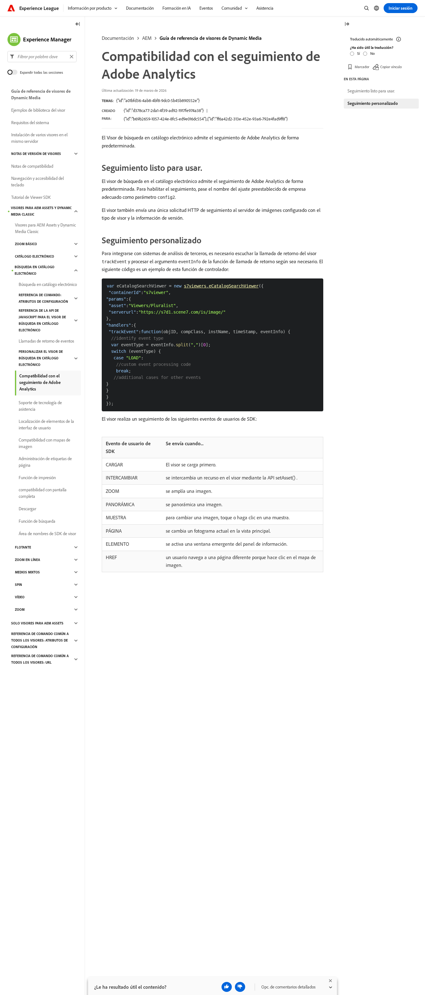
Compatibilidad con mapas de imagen (44, 443)
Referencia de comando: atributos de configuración (43, 298)
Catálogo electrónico (34, 256)
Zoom (20, 609)
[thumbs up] (227, 987)
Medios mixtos (27, 572)
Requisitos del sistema (30, 122)
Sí (358, 53)
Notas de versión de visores (36, 154)
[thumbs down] (240, 987)
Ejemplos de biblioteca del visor (38, 110)
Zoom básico (26, 244)
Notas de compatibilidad (32, 166)
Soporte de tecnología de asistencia (40, 406)
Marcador (362, 66)
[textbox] (42, 56)
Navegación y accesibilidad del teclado (37, 181)
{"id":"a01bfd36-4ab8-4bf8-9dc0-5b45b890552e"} (158, 100)
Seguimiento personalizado (373, 103)
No (372, 53)
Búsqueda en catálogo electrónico (34, 270)
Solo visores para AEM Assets (37, 623)
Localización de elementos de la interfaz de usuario (46, 424)
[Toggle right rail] (347, 24)
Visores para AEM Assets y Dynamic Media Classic (41, 211)
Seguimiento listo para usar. (371, 91)
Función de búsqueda (37, 521)
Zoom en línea (27, 560)
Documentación (118, 38)
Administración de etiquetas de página (45, 462)
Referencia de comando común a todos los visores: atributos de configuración (40, 640)
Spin (18, 584)
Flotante (23, 547)
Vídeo (20, 597)
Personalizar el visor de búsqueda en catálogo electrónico (41, 358)
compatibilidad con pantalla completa (43, 493)
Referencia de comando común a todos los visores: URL (40, 659)
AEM (147, 38)
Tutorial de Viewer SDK (31, 197)
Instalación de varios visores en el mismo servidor (39, 138)
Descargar (27, 509)
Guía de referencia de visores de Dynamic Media (211, 38)
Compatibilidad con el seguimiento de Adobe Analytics (40, 382)
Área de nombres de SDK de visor (47, 533)
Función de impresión (37, 477)
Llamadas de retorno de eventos (46, 341)
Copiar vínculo (391, 66)
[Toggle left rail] (78, 24)
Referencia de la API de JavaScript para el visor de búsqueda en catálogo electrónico (42, 320)
